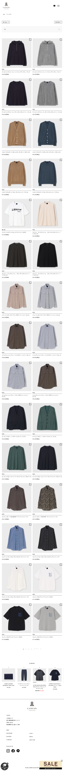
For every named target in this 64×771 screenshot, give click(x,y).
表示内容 (57, 22)
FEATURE (8, 736)
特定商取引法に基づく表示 (13, 724)
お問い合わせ (9, 722)
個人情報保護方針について (13, 720)
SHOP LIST (32, 740)
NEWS (31, 737)
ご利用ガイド (9, 718)
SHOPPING (9, 733)
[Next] (41, 649)
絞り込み (5, 22)
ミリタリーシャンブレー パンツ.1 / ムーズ (24, 684)
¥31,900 (24, 687)
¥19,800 (55, 689)
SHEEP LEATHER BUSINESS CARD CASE (8, 684)
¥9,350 (8, 687)
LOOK (31, 733)
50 (32, 29)
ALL (4, 14)
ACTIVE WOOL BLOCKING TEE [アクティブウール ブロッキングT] (39, 686)
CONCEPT (9, 740)
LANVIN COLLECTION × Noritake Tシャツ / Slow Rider (55, 685)
